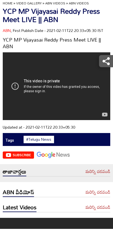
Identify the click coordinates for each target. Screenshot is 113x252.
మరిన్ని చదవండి (98, 171)
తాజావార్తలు (14, 171)
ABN (7, 30)
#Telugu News (38, 139)
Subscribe (22, 154)
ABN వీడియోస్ (18, 192)
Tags (9, 140)
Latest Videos (19, 207)
